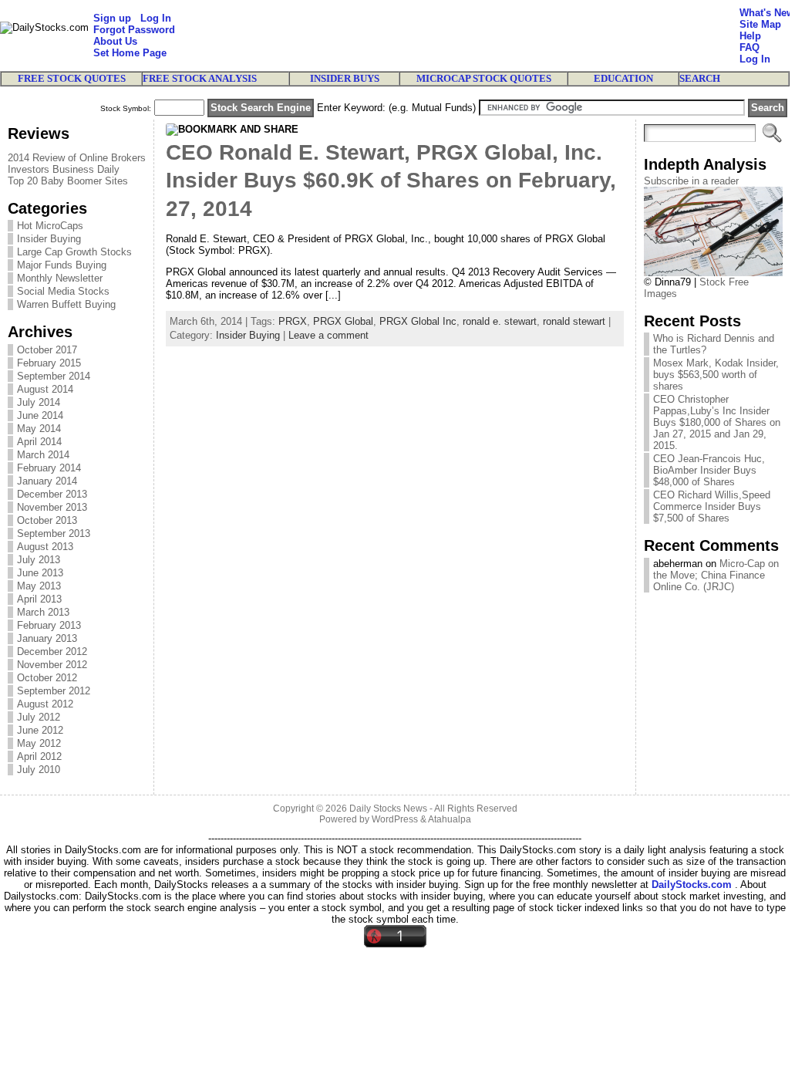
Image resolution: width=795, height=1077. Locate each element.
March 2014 (43, 455)
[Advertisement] (457, 35)
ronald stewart (574, 321)
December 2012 (52, 651)
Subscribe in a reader (691, 181)
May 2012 (39, 743)
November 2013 (52, 507)
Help (750, 36)
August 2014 (45, 389)
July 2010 (38, 769)
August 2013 (45, 546)
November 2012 (52, 664)
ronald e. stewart (500, 321)
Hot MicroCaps (50, 225)
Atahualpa (449, 819)
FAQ (749, 47)
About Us (115, 41)
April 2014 (39, 441)
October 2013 (47, 520)
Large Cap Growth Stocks (74, 252)
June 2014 (40, 415)
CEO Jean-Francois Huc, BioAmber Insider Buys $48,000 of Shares (709, 470)
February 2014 (49, 468)
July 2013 (38, 560)
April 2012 (39, 756)
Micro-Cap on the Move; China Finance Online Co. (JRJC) (716, 575)
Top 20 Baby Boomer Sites (68, 181)
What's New (766, 13)
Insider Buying (49, 239)
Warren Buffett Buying (66, 304)
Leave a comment (328, 335)
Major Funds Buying (61, 265)
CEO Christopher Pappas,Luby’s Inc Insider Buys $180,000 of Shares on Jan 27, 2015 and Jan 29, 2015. (716, 422)
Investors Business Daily (64, 169)
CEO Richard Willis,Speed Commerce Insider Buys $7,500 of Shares (711, 506)
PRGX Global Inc (417, 321)
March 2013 (43, 612)
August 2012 (45, 704)
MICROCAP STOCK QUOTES (483, 78)
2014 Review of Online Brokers (77, 158)
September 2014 (53, 376)
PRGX (292, 321)
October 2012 (47, 678)
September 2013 (53, 533)
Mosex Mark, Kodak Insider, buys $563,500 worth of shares (716, 374)
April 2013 (39, 599)
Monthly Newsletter (60, 278)
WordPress (395, 819)
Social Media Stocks (63, 291)
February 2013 (49, 625)
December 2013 (52, 494)
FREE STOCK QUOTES (72, 78)
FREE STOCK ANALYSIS (200, 78)
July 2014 (38, 402)
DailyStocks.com (692, 884)
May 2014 (39, 428)
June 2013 (40, 573)
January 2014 (47, 481)
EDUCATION (623, 78)
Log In (155, 18)
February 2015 (49, 363)
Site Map (760, 24)
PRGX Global (343, 321)
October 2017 (47, 350)
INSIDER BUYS (344, 78)
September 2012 (53, 691)
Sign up (112, 18)
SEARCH (699, 78)
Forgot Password (134, 29)
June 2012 (40, 730)
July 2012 (38, 717)
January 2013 (47, 638)
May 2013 (39, 586)
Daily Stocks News (388, 808)
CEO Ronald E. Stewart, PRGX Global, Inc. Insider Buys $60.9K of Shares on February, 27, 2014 (391, 180)
